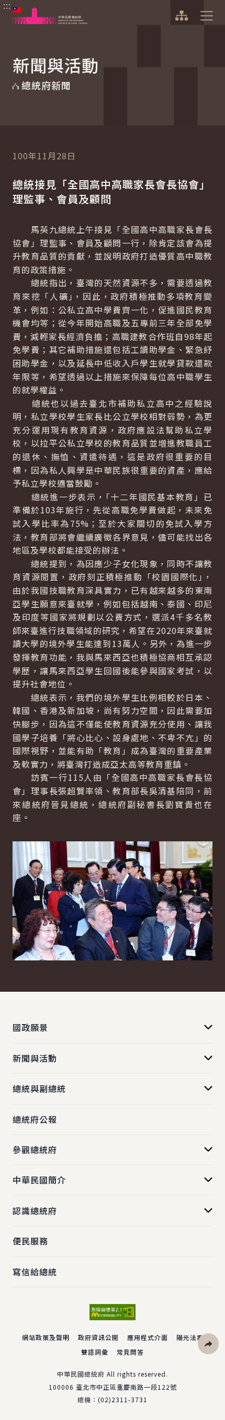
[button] (208, 1343)
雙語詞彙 (94, 1351)
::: (7, 5)
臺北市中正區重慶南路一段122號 (126, 1386)
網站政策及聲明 (46, 1337)
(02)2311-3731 (123, 1399)
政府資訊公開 (98, 1337)
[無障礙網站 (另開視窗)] (112, 1312)
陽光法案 (190, 1337)
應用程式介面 (147, 1337)
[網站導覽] (181, 15)
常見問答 (130, 1351)
